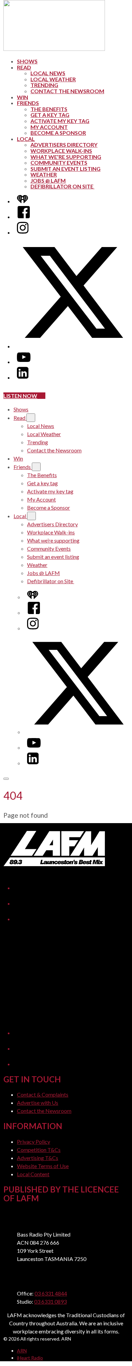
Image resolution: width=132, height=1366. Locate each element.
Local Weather (53, 79)
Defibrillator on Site (62, 186)
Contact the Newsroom (67, 91)
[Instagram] (22, 232)
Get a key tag (49, 114)
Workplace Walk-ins (61, 150)
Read (24, 67)
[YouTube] (23, 362)
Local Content (33, 1174)
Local (26, 139)
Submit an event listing (65, 168)
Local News (47, 73)
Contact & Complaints (42, 1094)
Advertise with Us (37, 1102)
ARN (22, 1350)
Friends (28, 103)
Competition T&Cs (39, 1149)
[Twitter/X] (73, 346)
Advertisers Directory (63, 144)
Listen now (20, 395)
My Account (49, 127)
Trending (44, 85)
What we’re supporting (65, 157)
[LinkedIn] (22, 377)
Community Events (58, 162)
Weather (43, 174)
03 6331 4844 (51, 1293)
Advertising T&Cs (37, 1158)
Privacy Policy (33, 1141)
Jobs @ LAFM (48, 180)
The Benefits (48, 109)
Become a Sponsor (58, 132)
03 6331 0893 (50, 1301)
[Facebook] (23, 216)
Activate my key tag (59, 121)
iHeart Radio (30, 1358)
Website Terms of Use (43, 1166)
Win (22, 97)
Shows (27, 61)
